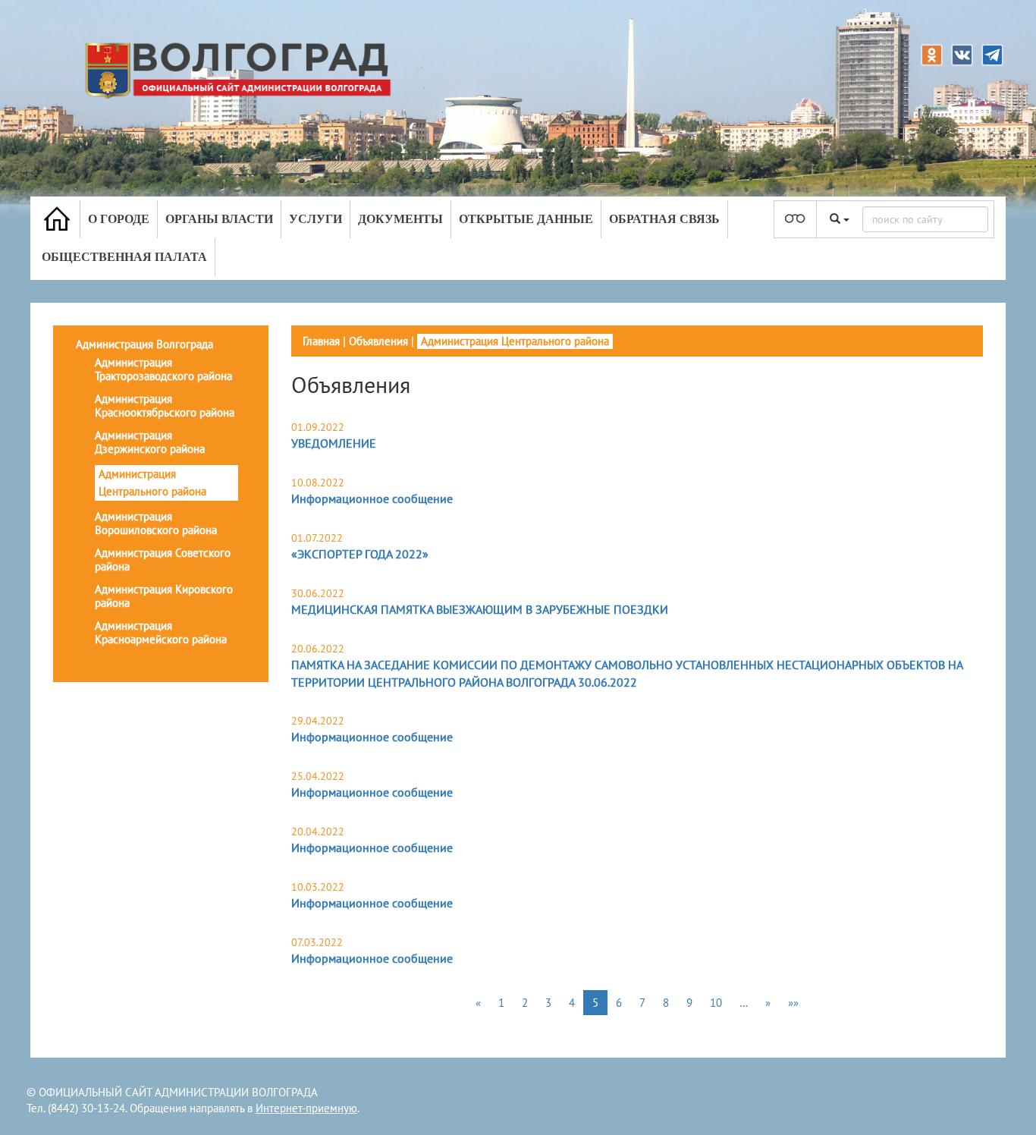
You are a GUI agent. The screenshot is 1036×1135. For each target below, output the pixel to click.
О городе (118, 218)
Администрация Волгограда (144, 344)
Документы (400, 218)
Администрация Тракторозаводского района (163, 369)
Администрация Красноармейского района (161, 632)
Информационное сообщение (372, 498)
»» (793, 1002)
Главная (321, 341)
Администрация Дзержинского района (150, 442)
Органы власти (219, 218)
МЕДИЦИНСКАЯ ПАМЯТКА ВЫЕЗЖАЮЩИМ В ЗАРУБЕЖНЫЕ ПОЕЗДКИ (479, 609)
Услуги (315, 218)
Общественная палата (124, 256)
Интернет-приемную (306, 1108)
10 (716, 1002)
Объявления (378, 341)
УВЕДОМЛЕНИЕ (333, 443)
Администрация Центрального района (152, 482)
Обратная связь (664, 218)
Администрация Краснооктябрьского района (164, 405)
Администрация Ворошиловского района (156, 523)
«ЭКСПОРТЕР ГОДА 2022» (360, 553)
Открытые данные (526, 218)
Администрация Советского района (163, 559)
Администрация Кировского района (164, 596)
